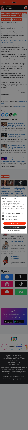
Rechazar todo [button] (14, 227)
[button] (14, 231)
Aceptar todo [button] (14, 223)
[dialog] (14, 215)
